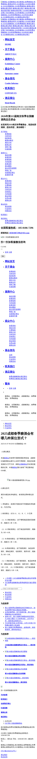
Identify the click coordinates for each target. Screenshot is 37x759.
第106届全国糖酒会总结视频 (15, 673)
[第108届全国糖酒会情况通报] (16, 651)
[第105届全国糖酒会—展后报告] (17, 678)
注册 (10, 252)
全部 (10, 355)
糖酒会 (6, 458)
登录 (6, 252)
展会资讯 (8, 426)
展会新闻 (8, 595)
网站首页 (10, 261)
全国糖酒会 (23, 464)
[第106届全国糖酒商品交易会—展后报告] (20, 660)
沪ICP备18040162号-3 (8, 751)
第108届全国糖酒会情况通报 (15, 656)
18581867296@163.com (19, 233)
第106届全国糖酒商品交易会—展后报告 (19, 665)
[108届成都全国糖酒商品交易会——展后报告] (20, 640)
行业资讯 (8, 428)
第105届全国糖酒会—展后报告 (16, 682)
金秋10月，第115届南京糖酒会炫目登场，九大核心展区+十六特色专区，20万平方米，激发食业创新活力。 (20, 619)
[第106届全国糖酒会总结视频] (16, 669)
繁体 (3, 256)
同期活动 (8, 599)
